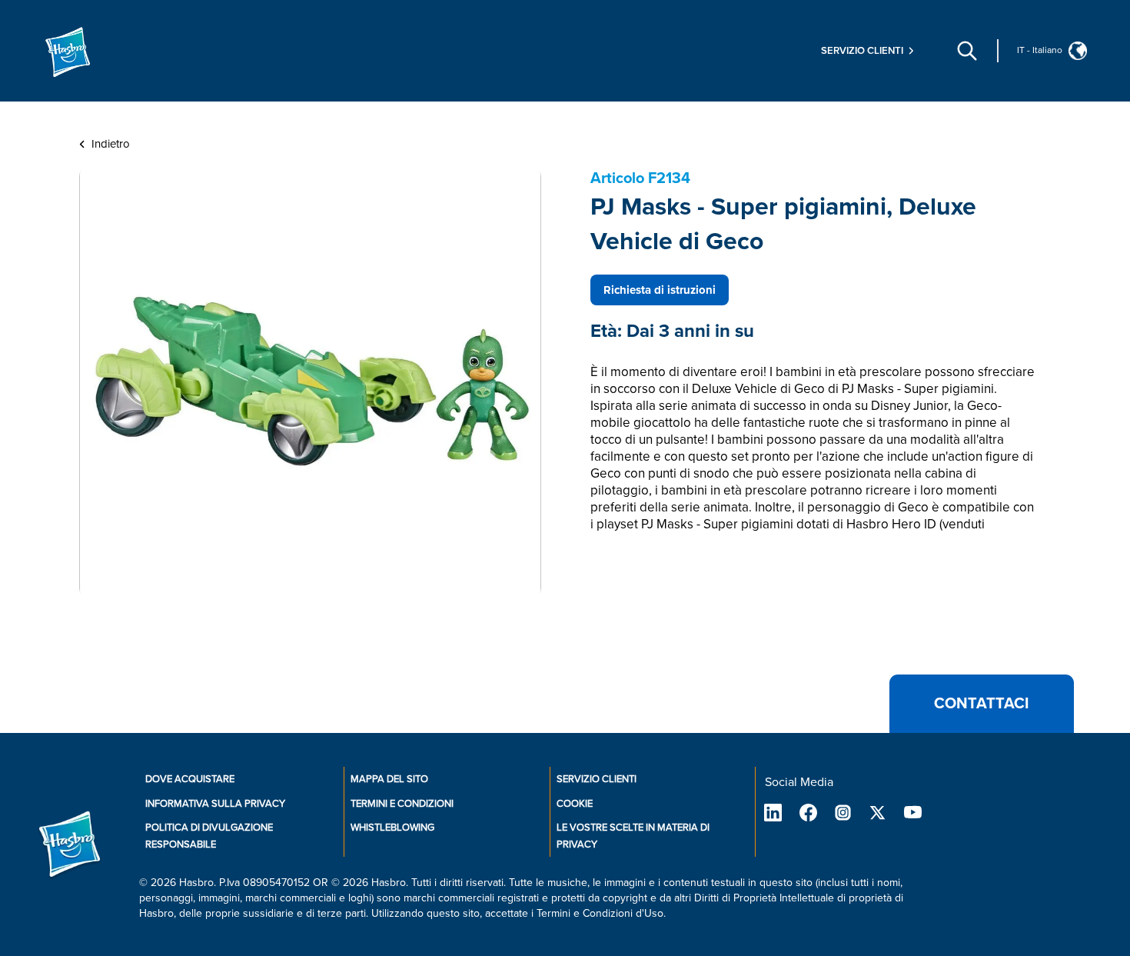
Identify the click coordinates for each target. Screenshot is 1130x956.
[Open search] (967, 50)
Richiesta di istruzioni (659, 290)
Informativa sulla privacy (215, 804)
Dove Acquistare (189, 779)
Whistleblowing (392, 827)
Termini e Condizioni (402, 804)
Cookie (575, 804)
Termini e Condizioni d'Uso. (601, 913)
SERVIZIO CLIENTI (596, 779)
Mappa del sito (389, 779)
